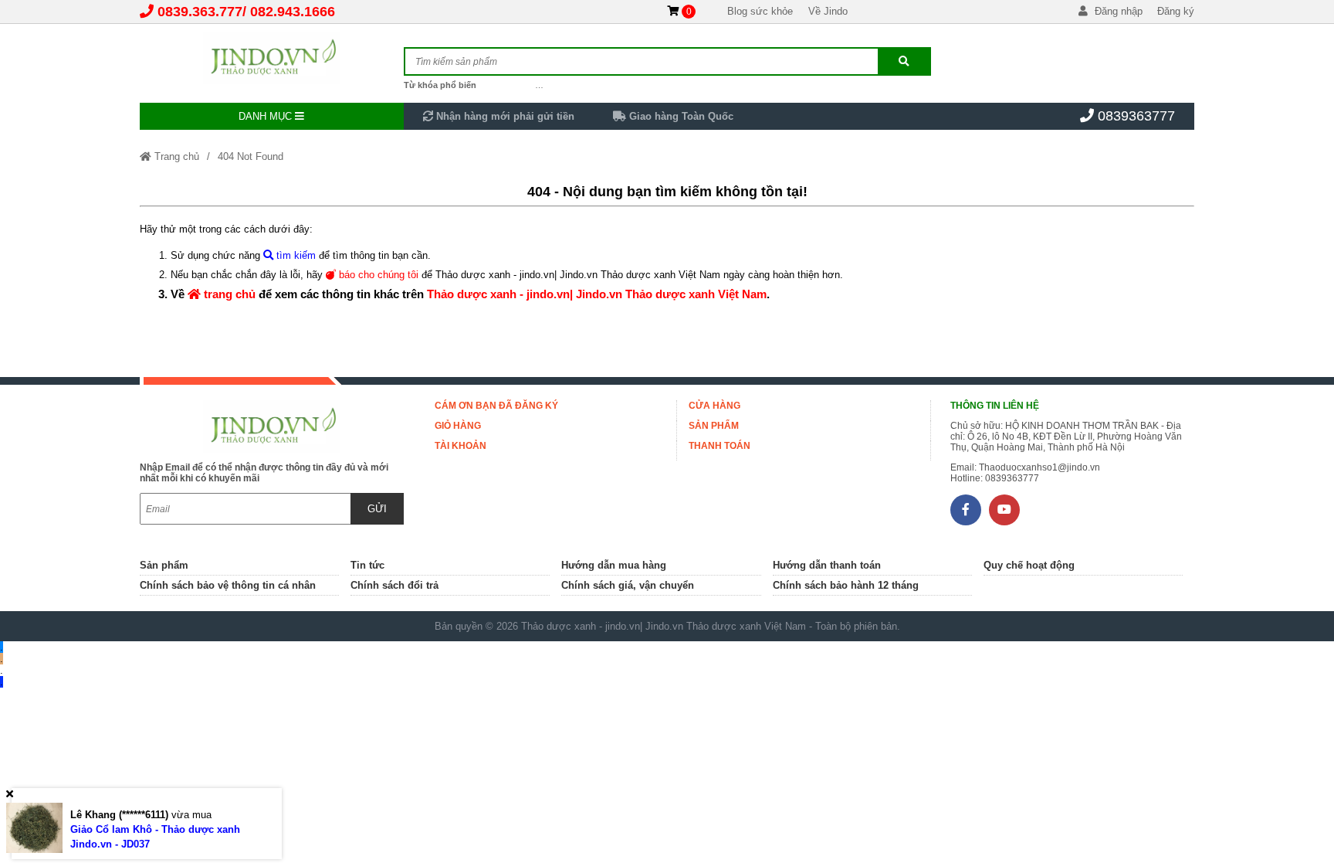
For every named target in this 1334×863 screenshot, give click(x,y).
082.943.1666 (292, 11)
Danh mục (267, 116)
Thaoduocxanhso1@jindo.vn (1039, 467)
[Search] (904, 61)
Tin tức (367, 565)
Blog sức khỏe (760, 11)
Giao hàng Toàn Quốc (679, 116)
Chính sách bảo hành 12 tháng (846, 585)
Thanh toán (719, 445)
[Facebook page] (965, 509)
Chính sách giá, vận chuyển (627, 585)
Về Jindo (828, 11)
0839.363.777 (199, 11)
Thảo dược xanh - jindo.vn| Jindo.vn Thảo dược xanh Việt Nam (597, 294)
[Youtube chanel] (1004, 509)
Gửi (377, 509)
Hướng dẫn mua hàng (613, 565)
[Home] (272, 58)
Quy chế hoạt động (1029, 565)
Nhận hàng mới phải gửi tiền (503, 116)
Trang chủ (175, 156)
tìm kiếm (294, 255)
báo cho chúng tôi (377, 274)
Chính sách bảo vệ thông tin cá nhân (228, 585)
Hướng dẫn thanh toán (827, 565)
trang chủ (228, 294)
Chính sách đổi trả (394, 585)
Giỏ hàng (458, 425)
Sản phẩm (714, 425)
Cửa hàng (714, 405)
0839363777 (1136, 116)
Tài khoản (460, 445)
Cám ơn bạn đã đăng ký (496, 405)
